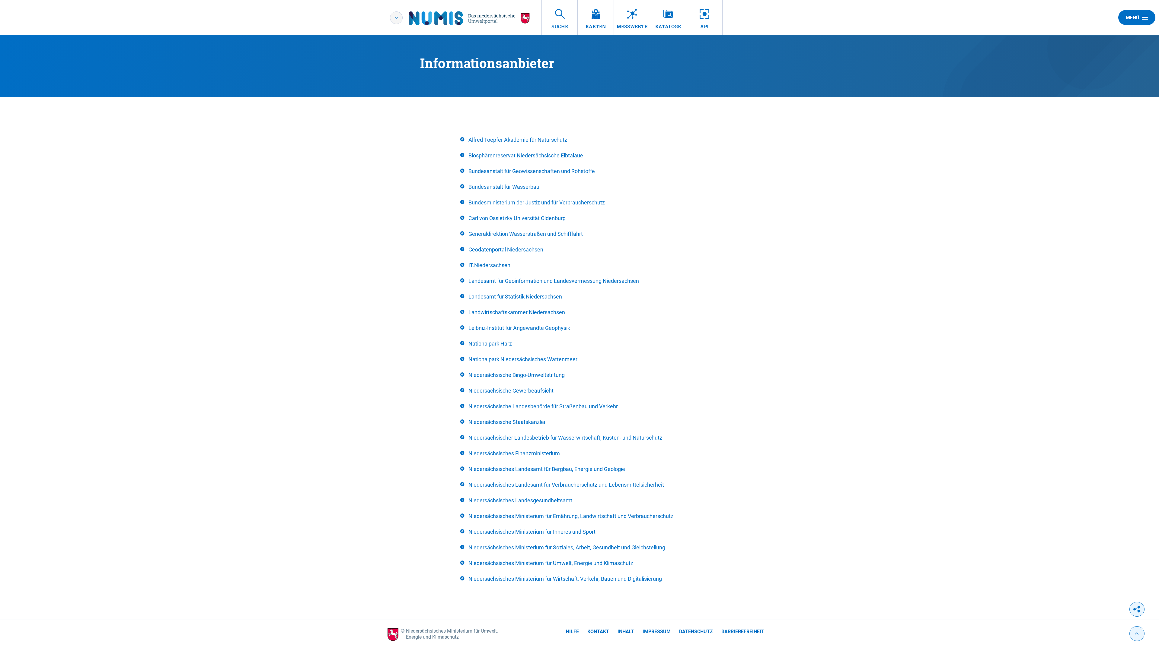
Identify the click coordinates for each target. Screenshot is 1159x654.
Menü (1132, 18)
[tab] (579, 140)
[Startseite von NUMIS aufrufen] (469, 18)
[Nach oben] (1137, 633)
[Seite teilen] (1137, 609)
